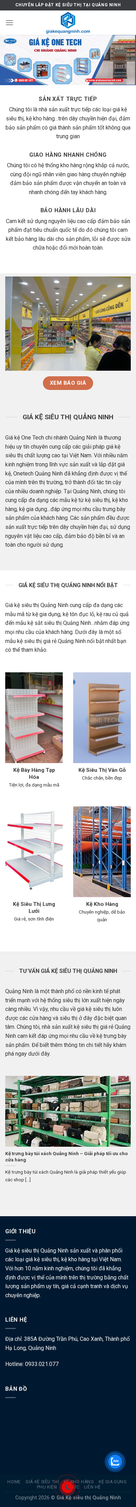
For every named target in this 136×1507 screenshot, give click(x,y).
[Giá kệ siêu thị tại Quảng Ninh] (68, 22)
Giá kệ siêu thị (42, 1481)
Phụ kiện (47, 1487)
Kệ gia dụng (113, 1481)
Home (14, 1481)
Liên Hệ (92, 1487)
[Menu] (9, 22)
